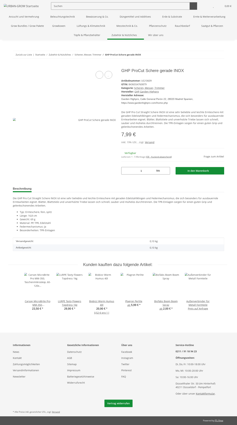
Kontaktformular (205, 393)
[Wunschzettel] (213, 6)
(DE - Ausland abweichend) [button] (159, 156)
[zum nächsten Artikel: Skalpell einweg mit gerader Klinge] (220, 54)
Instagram (127, 358)
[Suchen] (193, 6)
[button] (206, 6)
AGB (69, 358)
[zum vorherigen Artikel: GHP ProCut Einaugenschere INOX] (213, 54)
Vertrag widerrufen (118, 403)
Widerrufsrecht (76, 382)
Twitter (125, 364)
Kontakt (17, 358)
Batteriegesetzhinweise (80, 376)
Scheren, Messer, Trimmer (149, 88)
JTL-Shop (219, 420)
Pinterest (126, 370)
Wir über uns (155, 35)
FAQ (123, 376)
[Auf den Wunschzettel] (108, 75)
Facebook (126, 351)
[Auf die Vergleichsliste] (99, 75)
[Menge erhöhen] (166, 170)
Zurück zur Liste (24, 54)
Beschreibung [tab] (22, 188)
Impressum (73, 370)
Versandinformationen (26, 370)
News (16, 351)
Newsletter (19, 376)
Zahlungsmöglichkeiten (26, 364)
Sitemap (72, 364)
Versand (149, 142)
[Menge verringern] (125, 170)
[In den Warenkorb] (15, 66)
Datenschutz (74, 351)
